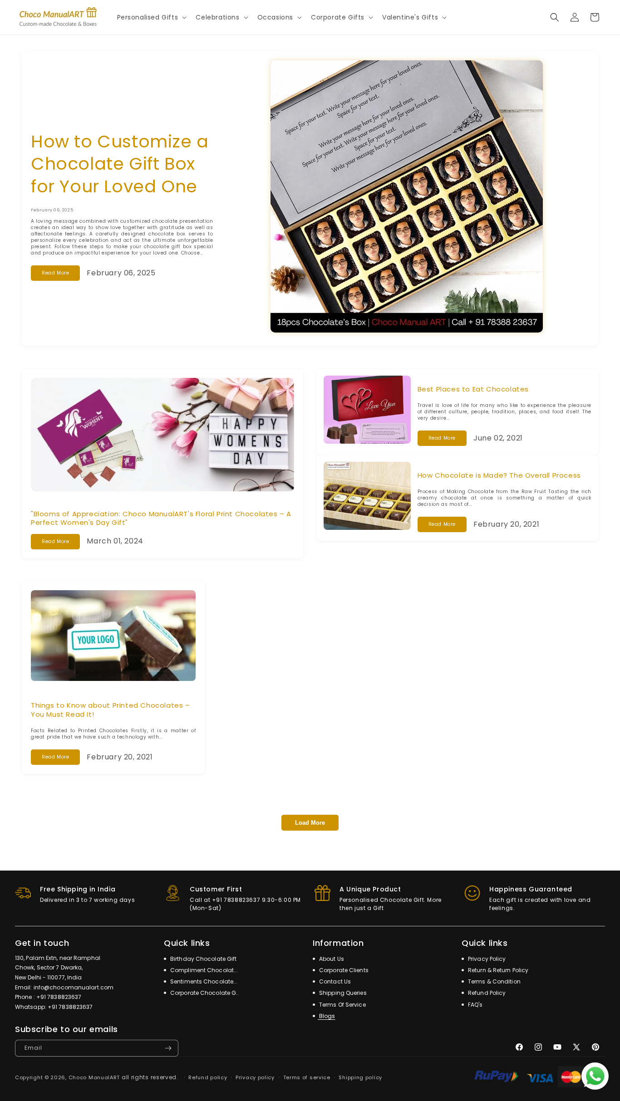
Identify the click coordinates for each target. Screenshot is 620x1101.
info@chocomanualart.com (73, 987)
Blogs (326, 1016)
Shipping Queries (342, 993)
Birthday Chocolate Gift (202, 959)
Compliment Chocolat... (203, 970)
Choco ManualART (94, 1077)
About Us (331, 959)
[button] (151, 17)
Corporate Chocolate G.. (204, 993)
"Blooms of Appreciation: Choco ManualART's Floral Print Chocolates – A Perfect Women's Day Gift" (161, 518)
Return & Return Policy (497, 970)
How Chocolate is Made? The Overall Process (499, 475)
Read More (55, 272)
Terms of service (306, 1077)
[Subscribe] (168, 1048)
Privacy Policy (486, 959)
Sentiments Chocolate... (203, 981)
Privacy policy (255, 1077)
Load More (310, 822)
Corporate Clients (343, 970)
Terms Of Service (342, 1004)
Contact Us (334, 981)
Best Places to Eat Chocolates (473, 389)
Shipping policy (360, 1077)
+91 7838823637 (58, 997)
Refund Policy (486, 993)
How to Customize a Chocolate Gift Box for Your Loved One (120, 163)
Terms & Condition (494, 981)
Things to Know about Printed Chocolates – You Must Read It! (110, 709)
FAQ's (475, 1004)
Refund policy (207, 1077)
